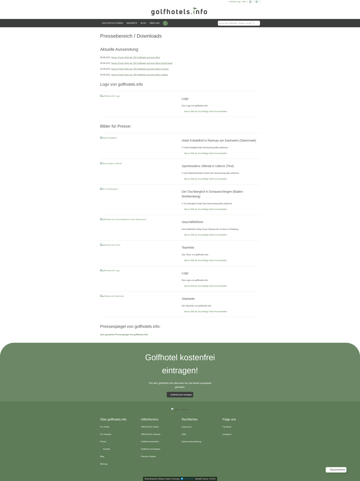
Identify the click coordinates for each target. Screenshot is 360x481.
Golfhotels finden (112, 23)
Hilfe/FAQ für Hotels (149, 427)
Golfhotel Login (234, 2)
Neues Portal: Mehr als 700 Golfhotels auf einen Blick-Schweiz (140, 69)
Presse (103, 441)
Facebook (226, 427)
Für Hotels (104, 427)
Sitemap (103, 464)
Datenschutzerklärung (191, 441)
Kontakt (106, 449)
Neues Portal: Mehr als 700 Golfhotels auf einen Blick (135, 57)
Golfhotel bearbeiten (150, 441)
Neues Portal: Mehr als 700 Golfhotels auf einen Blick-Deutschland (141, 63)
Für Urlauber (106, 434)
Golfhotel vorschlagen (150, 449)
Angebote (131, 23)
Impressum (187, 427)
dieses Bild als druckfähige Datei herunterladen (205, 111)
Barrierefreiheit (337, 469)
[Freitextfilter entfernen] (252, 23)
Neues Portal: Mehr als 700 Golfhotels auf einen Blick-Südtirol (139, 74)
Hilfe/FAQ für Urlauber (151, 434)
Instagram (226, 434)
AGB (184, 434)
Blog (143, 23)
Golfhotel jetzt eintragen (181, 394)
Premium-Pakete (148, 456)
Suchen (258, 23)
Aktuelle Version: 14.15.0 (205, 479)
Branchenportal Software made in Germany (161, 479)
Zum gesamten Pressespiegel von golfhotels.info (124, 334)
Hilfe (244, 2)
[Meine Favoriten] (165, 23)
